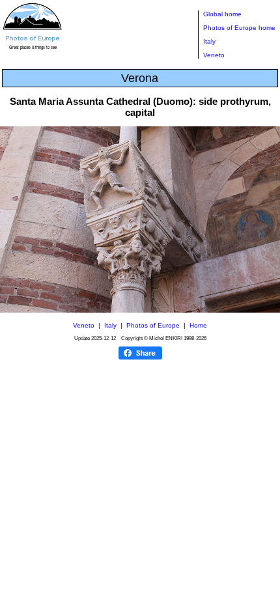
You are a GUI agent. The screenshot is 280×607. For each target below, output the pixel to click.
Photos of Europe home (239, 27)
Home (198, 325)
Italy (209, 41)
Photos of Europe (153, 325)
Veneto (214, 55)
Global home (222, 14)
